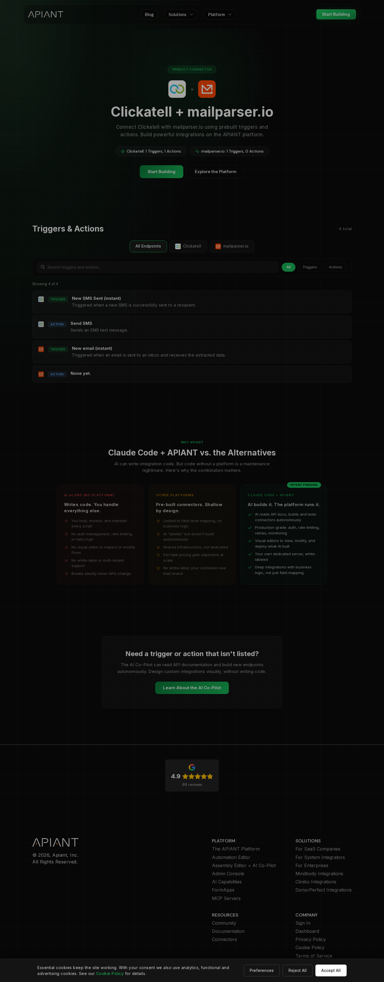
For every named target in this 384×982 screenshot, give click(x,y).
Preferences (262, 970)
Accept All (331, 970)
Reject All (297, 970)
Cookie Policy (110, 973)
